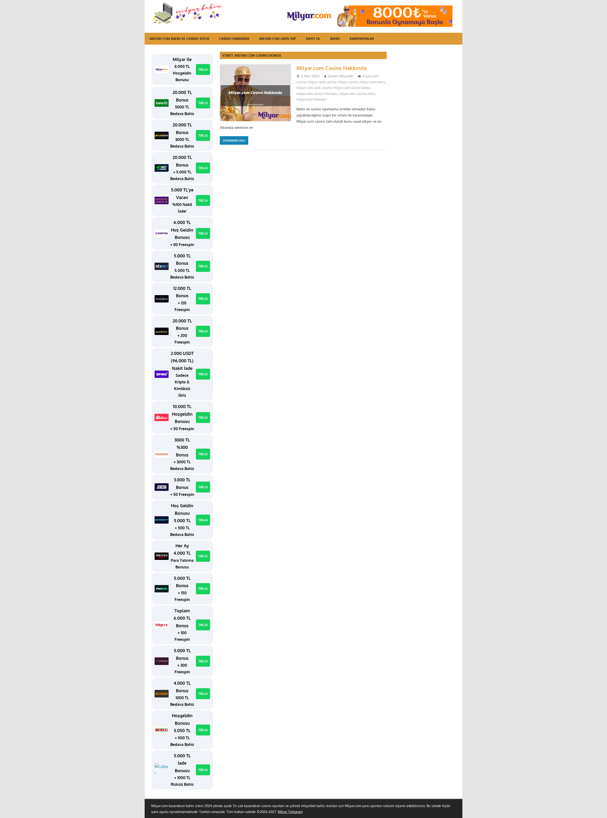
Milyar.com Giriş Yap (277, 39)
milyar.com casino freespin (316, 94)
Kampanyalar (362, 39)
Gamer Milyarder (341, 76)
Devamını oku (234, 140)
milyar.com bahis (372, 82)
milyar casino (348, 82)
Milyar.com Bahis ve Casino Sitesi (179, 39)
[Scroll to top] (599, 810)
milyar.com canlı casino (313, 88)
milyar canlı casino (322, 82)
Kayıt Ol (313, 39)
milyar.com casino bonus (352, 88)
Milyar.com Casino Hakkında (331, 68)
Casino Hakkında (234, 39)
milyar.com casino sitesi (357, 94)
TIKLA (203, 69)
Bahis (335, 39)
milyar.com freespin (311, 99)
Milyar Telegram (290, 812)
